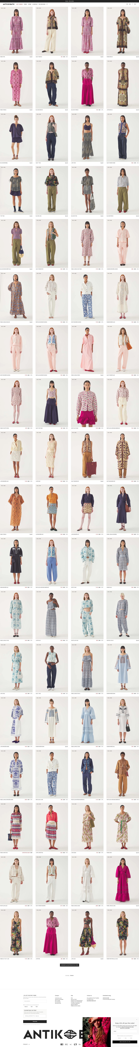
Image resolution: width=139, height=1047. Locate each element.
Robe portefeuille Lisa (112, 958)
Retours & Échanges (59, 999)
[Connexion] (129, 4)
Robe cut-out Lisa (4, 958)
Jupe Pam (38, 958)
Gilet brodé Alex (111, 375)
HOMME (29, 4)
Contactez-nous (58, 998)
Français (25, 1044)
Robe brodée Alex (111, 322)
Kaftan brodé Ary (111, 481)
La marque (34, 4)
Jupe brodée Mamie (4, 746)
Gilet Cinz (38, 693)
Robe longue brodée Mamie (6, 799)
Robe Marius (110, 56)
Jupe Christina (39, 852)
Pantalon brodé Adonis (41, 322)
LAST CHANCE (19, 4)
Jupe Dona (73, 852)
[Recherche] (46, 4)
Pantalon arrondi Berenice (113, 428)
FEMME (25, 4)
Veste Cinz (73, 587)
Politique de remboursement (76, 1000)
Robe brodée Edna (111, 693)
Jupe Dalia (38, 640)
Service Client (74, 999)
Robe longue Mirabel (112, 534)
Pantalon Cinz (74, 640)
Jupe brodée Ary (39, 534)
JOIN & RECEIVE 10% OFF (124, 1041)
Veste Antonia (74, 428)
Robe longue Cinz (4, 640)
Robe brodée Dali (4, 587)
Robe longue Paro (75, 375)
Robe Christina (4, 852)
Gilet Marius (39, 56)
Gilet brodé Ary (75, 481)
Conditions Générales (75, 1003)
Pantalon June (39, 799)
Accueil (67, 975)
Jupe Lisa (73, 958)
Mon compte (57, 1000)
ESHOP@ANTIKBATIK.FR (91, 1000)
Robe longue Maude (5, 322)
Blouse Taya (74, 56)
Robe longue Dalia (75, 693)
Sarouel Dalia (110, 640)
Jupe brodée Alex (4, 481)
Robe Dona (109, 852)
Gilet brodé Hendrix (40, 905)
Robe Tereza (3, 534)
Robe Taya (2, 56)
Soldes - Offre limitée (69, 1)
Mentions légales (74, 1004)
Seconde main (58, 1003)
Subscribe (35, 1021)
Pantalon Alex (3, 905)
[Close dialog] (136, 1019)
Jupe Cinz (2, 693)
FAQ (72, 998)
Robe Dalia (109, 587)
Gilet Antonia (39, 428)
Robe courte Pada (4, 428)
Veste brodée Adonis (76, 322)
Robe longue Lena (75, 746)
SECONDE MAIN (42, 4)
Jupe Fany (38, 481)
